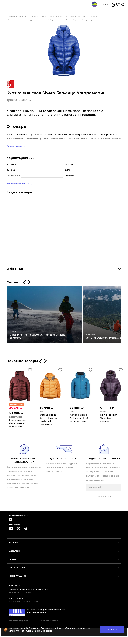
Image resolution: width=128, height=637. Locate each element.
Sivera (99, 412)
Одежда (34, 16)
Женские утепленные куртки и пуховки (26, 20)
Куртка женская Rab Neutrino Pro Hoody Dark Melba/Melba (44, 420)
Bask (68, 412)
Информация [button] (17, 576)
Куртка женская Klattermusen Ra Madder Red (13, 423)
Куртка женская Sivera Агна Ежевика (104, 418)
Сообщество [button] (17, 567)
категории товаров (79, 115)
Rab (38, 412)
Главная (11, 16)
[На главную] (94, 4)
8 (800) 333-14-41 (16, 599)
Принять (112, 630)
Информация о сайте (36, 612)
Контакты (15, 585)
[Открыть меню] (5, 4)
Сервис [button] (13, 559)
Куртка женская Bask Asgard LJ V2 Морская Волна (75, 418)
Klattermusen (12, 417)
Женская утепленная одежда (80, 16)
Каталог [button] (14, 542)
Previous (4, 315)
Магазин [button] (14, 551)
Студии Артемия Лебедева (53, 610)
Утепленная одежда (52, 16)
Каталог (22, 16)
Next (123, 315)
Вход (106, 4)
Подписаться (104, 496)
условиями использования (23, 631)
